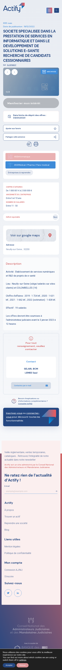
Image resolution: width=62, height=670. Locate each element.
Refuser (22, 665)
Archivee (51, 72)
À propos (9, 510)
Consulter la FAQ (25, 403)
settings (22, 660)
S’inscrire (9, 576)
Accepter (9, 665)
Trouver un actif (12, 516)
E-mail (7, 486)
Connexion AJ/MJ (13, 570)
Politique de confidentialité (17, 553)
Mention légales (12, 546)
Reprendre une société (15, 523)
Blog (6, 529)
